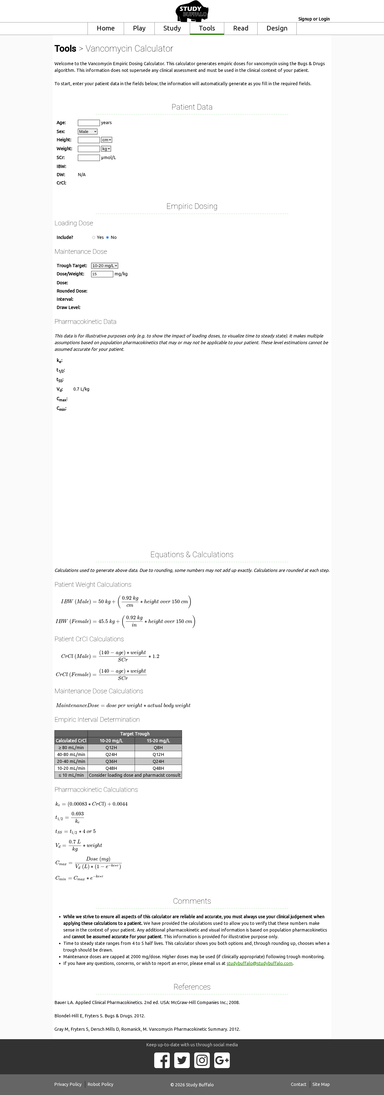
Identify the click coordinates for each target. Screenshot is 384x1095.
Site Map (321, 1084)
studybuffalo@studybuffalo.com (260, 963)
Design (277, 28)
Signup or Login (314, 18)
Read (240, 28)
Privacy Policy (68, 1084)
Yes (100, 237)
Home (106, 28)
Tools (207, 28)
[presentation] (131, 611)
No (113, 237)
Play (139, 28)
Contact (298, 1084)
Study (172, 28)
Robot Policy (100, 1084)
